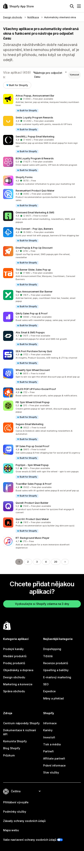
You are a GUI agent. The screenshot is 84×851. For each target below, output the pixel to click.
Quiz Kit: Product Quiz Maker (32, 519)
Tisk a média (52, 744)
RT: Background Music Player (32, 537)
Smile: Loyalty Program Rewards (34, 117)
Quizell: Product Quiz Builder (32, 502)
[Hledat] (72, 6)
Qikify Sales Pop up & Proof (31, 313)
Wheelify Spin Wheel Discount (33, 370)
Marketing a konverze (17, 684)
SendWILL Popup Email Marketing (35, 136)
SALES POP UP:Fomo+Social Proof (36, 389)
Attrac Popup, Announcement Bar (35, 95)
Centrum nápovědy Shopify (21, 723)
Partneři (48, 751)
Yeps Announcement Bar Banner (34, 291)
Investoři (49, 737)
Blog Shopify (11, 748)
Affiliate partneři (54, 758)
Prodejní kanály (13, 649)
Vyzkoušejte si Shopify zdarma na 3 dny (42, 603)
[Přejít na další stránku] (65, 562)
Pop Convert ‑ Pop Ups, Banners (34, 228)
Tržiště (48, 656)
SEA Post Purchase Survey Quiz (34, 351)
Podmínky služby (14, 811)
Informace (50, 723)
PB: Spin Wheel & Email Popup (33, 402)
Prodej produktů (14, 663)
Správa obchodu (14, 691)
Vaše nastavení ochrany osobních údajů (29, 839)
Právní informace (54, 765)
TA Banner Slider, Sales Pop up (33, 269)
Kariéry (48, 730)
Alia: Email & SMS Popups (30, 332)
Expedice (49, 691)
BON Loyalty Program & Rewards (35, 158)
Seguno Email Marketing (29, 424)
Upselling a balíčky (56, 670)
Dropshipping (52, 649)
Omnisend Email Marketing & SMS (35, 212)
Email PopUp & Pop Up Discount (34, 247)
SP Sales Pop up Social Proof (32, 446)
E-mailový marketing (57, 677)
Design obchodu (14, 677)
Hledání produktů (14, 656)
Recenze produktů (55, 663)
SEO (46, 684)
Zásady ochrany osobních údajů (24, 821)
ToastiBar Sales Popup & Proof (33, 483)
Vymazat (74, 74)
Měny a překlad (53, 698)
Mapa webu (11, 830)
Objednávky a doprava (18, 670)
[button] (42, 103)
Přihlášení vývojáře (16, 802)
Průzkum (9, 755)
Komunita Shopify (15, 741)
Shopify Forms (24, 177)
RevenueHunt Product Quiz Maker (35, 190)
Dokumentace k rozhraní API (19, 732)
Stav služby (51, 772)
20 (55, 561)
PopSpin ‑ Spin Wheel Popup (32, 465)
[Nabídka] (79, 6)
